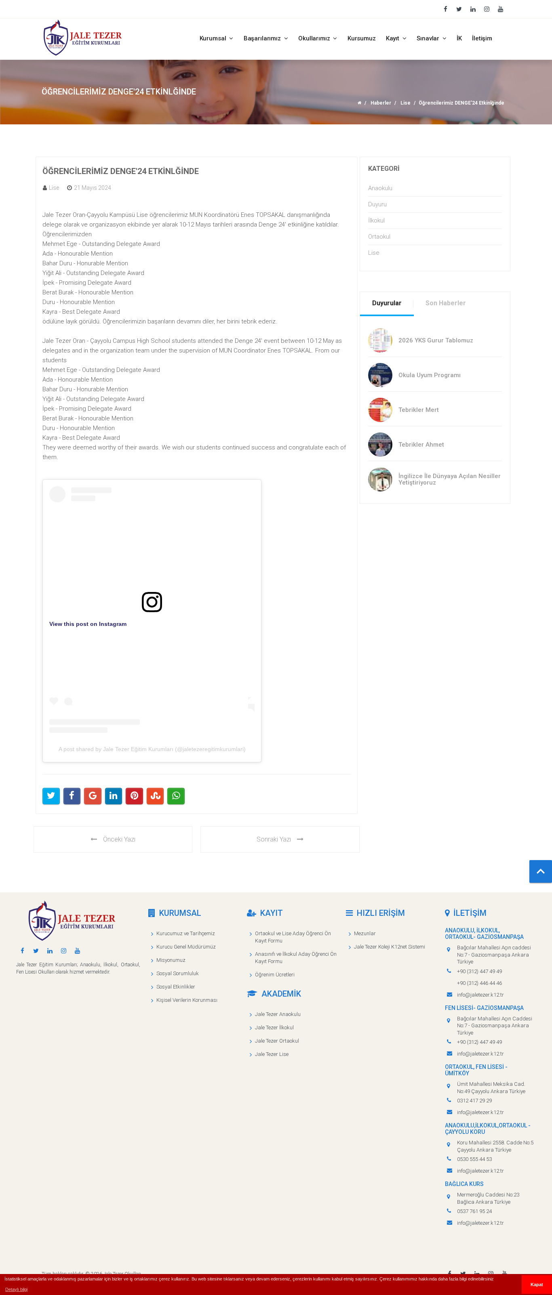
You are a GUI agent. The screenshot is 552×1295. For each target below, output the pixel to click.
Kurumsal (214, 38)
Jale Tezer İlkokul (274, 1027)
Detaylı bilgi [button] (16, 1289)
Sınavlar (429, 38)
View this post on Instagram (87, 624)
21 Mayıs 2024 (92, 188)
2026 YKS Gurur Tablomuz (435, 340)
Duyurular (387, 303)
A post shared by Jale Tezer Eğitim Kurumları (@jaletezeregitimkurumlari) (152, 749)
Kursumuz (362, 38)
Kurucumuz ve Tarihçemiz (185, 933)
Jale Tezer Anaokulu (278, 1014)
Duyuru (377, 204)
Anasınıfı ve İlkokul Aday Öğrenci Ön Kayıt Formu (296, 957)
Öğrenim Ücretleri (275, 975)
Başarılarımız (263, 38)
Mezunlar (365, 933)
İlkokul (376, 220)
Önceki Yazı (119, 839)
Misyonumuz (170, 960)
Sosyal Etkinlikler (175, 987)
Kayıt (393, 38)
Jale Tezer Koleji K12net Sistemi (389, 947)
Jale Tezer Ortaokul (277, 1041)
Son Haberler (446, 303)
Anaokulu (380, 188)
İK (459, 38)
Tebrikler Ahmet (421, 444)
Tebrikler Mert (418, 409)
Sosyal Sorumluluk (177, 973)
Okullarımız (314, 38)
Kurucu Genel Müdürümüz (186, 947)
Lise (405, 103)
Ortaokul (379, 236)
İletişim (482, 38)
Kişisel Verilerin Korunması (186, 1000)
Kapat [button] (537, 1284)
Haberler (381, 103)
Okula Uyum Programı (429, 375)
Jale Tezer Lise (272, 1054)
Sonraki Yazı (274, 839)
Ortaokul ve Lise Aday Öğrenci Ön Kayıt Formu (293, 937)
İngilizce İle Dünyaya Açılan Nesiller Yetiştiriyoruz (449, 479)
